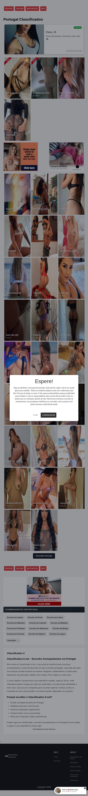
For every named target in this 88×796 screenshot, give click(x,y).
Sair (36, 415)
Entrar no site (49, 415)
